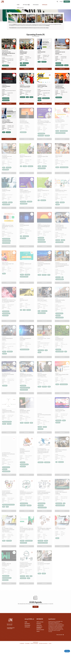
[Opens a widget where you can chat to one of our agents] (67, 651)
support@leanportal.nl (10, 627)
